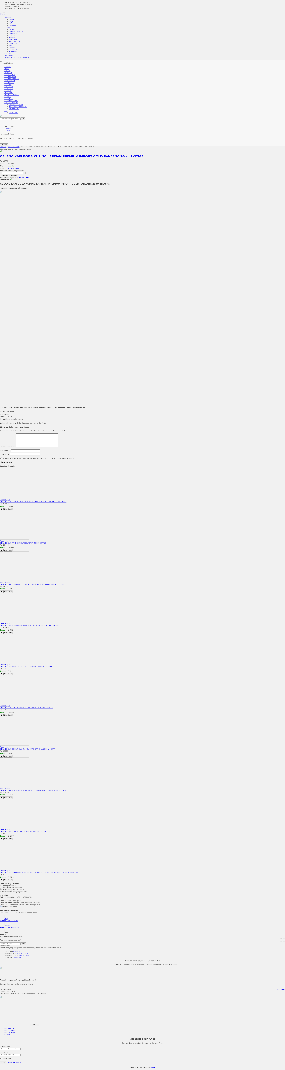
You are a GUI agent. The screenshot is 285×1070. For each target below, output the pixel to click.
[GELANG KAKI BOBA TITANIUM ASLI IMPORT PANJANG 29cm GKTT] (14, 745)
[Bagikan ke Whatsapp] (11, 179)
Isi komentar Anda (7, 447)
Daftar (11, 20)
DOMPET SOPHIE (16, 105)
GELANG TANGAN (16, 32)
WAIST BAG (13, 113)
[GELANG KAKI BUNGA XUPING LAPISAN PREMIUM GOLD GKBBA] (14, 704)
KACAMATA (9, 83)
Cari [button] (23, 118)
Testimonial (8, 56)
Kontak (3, 14)
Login (11, 22)
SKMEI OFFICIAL (11, 101)
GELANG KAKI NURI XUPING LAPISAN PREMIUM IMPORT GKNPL (26, 667)
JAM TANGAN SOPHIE (18, 107)
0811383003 (18, 951)
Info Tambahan (14, 188)
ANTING (12, 30)
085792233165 (22, 953)
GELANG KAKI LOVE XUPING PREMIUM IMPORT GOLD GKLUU (25, 831)
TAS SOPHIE (14, 109)
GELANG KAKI (14, 34)
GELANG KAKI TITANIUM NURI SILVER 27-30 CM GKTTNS (23, 543)
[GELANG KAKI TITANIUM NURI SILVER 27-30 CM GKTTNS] (14, 539)
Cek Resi (7, 54)
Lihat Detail (8, 509)
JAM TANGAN (14, 42)
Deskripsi (4, 188)
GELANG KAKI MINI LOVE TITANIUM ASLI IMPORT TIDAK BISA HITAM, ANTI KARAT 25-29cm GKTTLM (40, 873)
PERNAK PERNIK (11, 95)
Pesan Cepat (5, 500)
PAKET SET (13, 44)
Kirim (23, 943)
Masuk (3, 1062)
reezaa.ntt (18, 957)
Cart (10, 24)
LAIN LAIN (13, 50)
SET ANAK (13, 40)
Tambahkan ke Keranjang (9, 175)
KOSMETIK (13, 52)
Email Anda (4, 454)
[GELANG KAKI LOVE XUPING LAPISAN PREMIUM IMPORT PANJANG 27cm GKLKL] (14, 498)
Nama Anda (4, 451)
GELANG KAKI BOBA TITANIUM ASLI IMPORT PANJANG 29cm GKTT (27, 749)
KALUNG (12, 38)
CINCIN (12, 36)
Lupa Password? (14, 1062)
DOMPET (12, 48)
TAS (10, 46)
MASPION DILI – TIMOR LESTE (16, 58)
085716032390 (24, 955)
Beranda (7, 18)
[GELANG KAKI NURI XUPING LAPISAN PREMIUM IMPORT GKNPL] (14, 663)
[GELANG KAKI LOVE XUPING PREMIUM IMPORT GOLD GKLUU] (14, 827)
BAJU (6, 69)
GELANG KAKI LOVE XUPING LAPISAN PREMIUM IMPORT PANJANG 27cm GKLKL (33, 502)
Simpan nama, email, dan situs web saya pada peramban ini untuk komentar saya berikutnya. (39, 458)
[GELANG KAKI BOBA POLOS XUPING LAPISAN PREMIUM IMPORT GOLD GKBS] (14, 580)
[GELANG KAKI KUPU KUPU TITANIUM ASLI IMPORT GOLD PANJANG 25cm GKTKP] (14, 786)
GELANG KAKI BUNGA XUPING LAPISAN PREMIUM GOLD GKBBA (26, 708)
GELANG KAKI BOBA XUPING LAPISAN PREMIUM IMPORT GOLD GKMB (29, 625)
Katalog (7, 28)
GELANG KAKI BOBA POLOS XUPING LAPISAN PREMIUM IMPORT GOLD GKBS (32, 584)
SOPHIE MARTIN (11, 103)
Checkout (4, 144)
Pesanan (12, 26)
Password (4, 1053)
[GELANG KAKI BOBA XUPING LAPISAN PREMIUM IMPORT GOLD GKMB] (14, 621)
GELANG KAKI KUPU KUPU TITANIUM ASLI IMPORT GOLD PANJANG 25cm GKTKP (33, 790)
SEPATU (7, 97)
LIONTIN (7, 91)
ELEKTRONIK (9, 75)
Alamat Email (5, 1047)
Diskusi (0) (24, 188)
